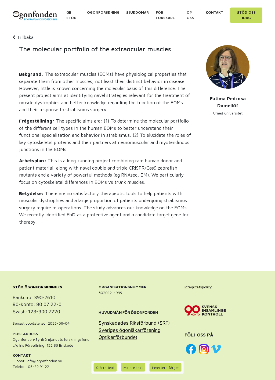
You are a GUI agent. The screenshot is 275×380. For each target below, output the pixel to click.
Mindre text (133, 367)
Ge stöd (71, 15)
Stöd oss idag (246, 15)
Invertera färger (165, 367)
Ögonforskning (103, 12)
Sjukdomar (137, 12)
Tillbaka (25, 37)
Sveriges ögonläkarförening (130, 330)
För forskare (165, 15)
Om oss (190, 15)
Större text (105, 367)
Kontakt (214, 12)
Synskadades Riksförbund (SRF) (134, 323)
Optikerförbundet (118, 337)
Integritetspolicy (198, 287)
